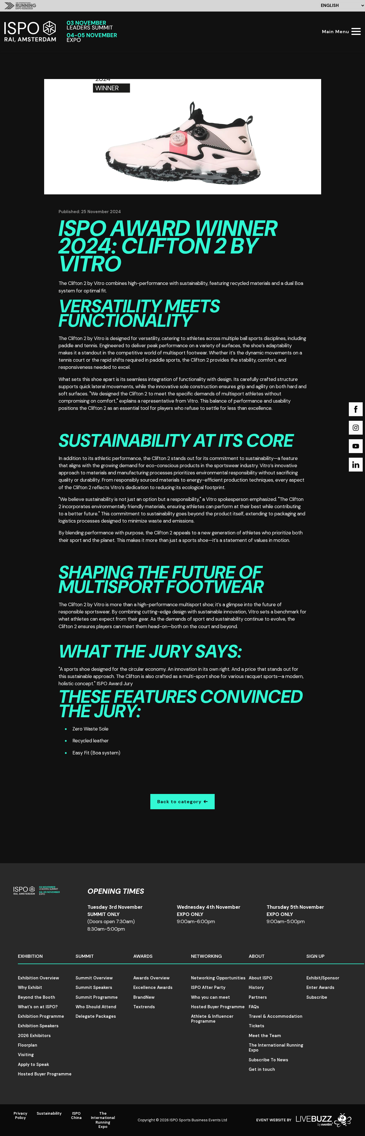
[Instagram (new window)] (356, 428)
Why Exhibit (30, 987)
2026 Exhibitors (34, 1035)
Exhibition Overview (38, 978)
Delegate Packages (96, 1016)
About (257, 956)
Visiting (26, 1054)
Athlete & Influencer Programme (212, 1019)
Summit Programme (97, 997)
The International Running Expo (276, 1048)
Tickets (256, 1025)
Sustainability (49, 1113)
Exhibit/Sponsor (322, 978)
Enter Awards (320, 987)
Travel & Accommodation (275, 1016)
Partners (258, 997)
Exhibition (30, 956)
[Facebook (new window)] (356, 409)
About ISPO (260, 978)
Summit (85, 956)
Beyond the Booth (36, 997)
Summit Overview (94, 978)
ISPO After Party (208, 987)
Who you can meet (210, 997)
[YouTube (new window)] (356, 446)
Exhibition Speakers (38, 1025)
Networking (206, 956)
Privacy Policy (20, 1115)
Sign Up (315, 956)
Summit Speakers (94, 987)
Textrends (144, 1006)
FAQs (254, 1006)
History (256, 987)
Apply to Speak (33, 1064)
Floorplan (27, 1045)
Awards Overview (151, 978)
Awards (143, 956)
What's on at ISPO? (38, 1006)
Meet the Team (265, 1035)
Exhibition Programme (41, 1016)
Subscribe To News (268, 1059)
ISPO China (76, 1115)
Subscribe (316, 997)
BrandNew (144, 997)
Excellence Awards (153, 987)
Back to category (179, 802)
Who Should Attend (96, 1006)
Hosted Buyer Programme (45, 1074)
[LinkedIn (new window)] (356, 465)
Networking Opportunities (218, 978)
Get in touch (262, 1069)
